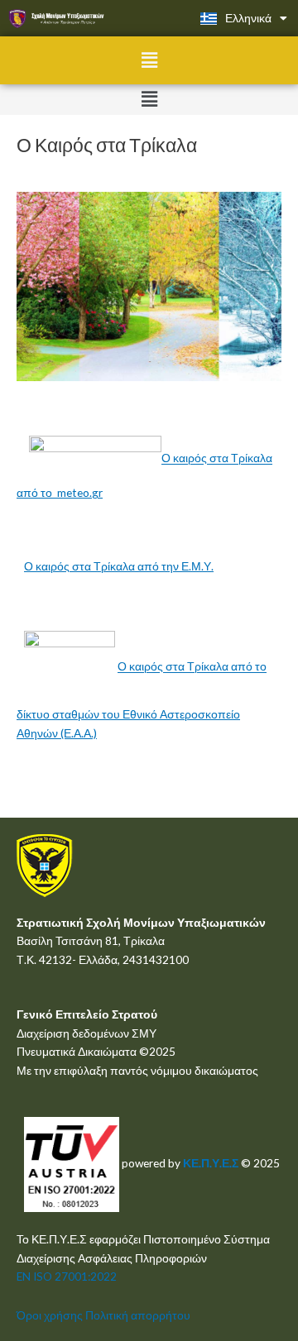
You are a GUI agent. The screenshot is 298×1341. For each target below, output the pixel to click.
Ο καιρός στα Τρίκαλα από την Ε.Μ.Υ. (119, 566)
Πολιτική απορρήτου (137, 1315)
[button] (149, 60)
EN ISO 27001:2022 (67, 1276)
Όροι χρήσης (50, 1315)
